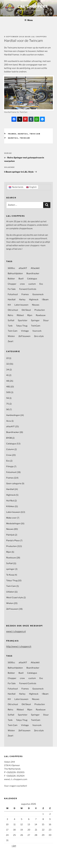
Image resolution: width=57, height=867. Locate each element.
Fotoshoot (13, 294)
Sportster (22, 320)
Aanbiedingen (13, 415)
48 (7, 381)
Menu (30, 20)
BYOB (9, 438)
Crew (8, 455)
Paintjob (10, 535)
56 (7, 398)
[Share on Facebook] (13, 119)
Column (10, 449)
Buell (21, 278)
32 (7, 364)
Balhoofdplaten (15, 273)
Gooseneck (37, 294)
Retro (10, 315)
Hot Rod (10, 500)
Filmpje (10, 466)
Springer (35, 320)
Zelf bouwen (24, 336)
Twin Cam (35, 134)
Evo (41, 284)
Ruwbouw (41, 315)
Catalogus (32, 278)
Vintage (25, 331)
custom (32, 284)
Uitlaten (10, 592)
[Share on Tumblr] (30, 119)
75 (7, 404)
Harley (22, 299)
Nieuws (35, 305)
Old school (13, 310)
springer (10, 569)
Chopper (12, 284)
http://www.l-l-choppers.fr (18, 646)
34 (7, 369)
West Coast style (14, 597)
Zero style (39, 336)
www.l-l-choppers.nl (16, 631)
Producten (39, 310)
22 (7, 358)
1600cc (11, 268)
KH (9, 305)
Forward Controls (27, 289)
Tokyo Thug (21, 325)
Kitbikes (10, 506)
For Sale (12, 289)
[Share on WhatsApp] (36, 119)
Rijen (29, 315)
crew (22, 284)
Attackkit (35, 268)
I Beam (45, 299)
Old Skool (26, 310)
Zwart (10, 341)
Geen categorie (13, 483)
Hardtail (23, 134)
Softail (11, 320)
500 (8, 392)
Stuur (46, 320)
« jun (14, 845)
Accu (8, 421)
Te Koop (10, 575)
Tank (10, 325)
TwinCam (25, 138)
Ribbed (20, 315)
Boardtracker (32, 273)
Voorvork (36, 331)
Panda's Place (13, 540)
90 (7, 409)
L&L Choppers (33, 7)
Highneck (33, 299)
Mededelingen (13, 523)
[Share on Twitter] (19, 119)
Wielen (11, 336)
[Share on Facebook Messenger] (42, 119)
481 (8, 386)
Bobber (11, 278)
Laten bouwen (21, 305)
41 (7, 375)
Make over (11, 518)
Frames (12, 134)
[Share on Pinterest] (25, 119)
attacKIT (23, 268)
